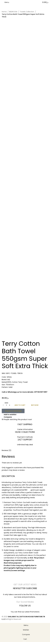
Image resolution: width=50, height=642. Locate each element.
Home (4, 11)
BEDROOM (13, 11)
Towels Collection (27, 11)
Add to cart (20, 405)
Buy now (34, 405)
